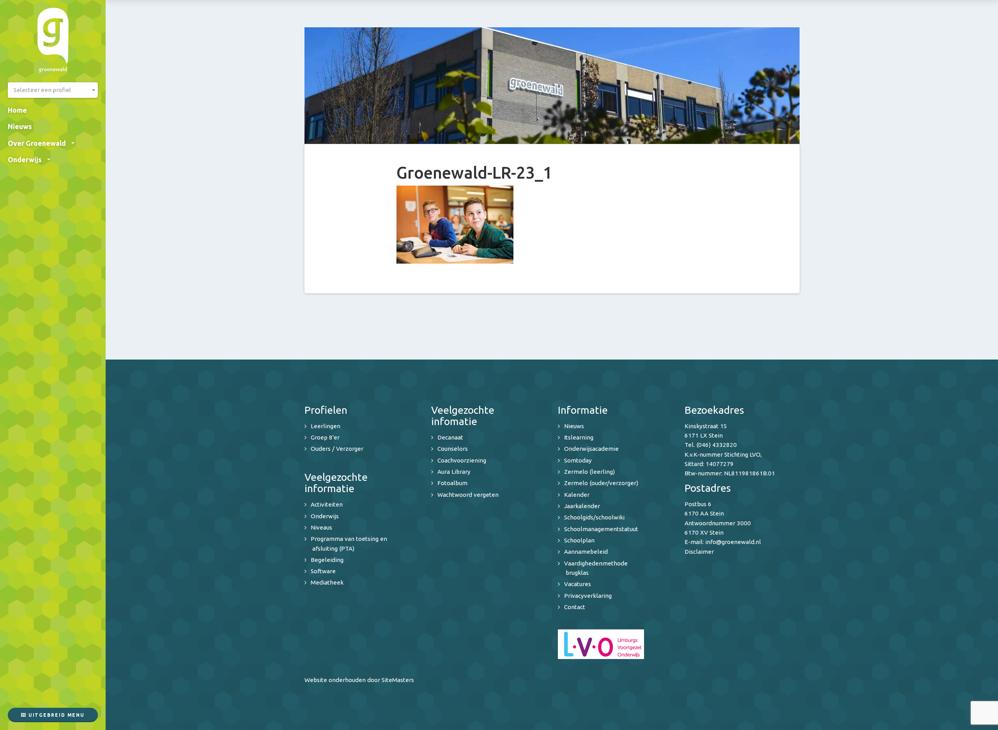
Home (17, 110)
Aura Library (454, 471)
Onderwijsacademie (591, 448)
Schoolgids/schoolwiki (594, 517)
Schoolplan (579, 540)
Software (323, 571)
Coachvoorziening (461, 460)
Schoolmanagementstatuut (601, 529)
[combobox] (53, 90)
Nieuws (20, 126)
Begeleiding (327, 559)
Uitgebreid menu (56, 715)
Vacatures (577, 584)
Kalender (576, 494)
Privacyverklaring (588, 595)
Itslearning (578, 437)
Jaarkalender (582, 506)
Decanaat (450, 437)
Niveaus (321, 527)
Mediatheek (327, 582)
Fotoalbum (452, 483)
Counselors (452, 448)
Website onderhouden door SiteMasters (359, 680)
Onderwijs (25, 159)
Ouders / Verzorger (337, 448)
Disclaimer (699, 551)
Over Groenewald (37, 143)
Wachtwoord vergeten (468, 494)
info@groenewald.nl (733, 542)
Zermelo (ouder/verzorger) (601, 483)
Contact (574, 607)
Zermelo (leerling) (589, 471)
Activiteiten (327, 504)
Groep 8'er (325, 437)
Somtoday (578, 460)
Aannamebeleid (586, 551)
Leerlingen (325, 426)
